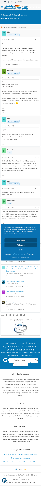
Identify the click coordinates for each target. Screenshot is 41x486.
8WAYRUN (32, 482)
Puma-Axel (11, 150)
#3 (38, 126)
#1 (38, 39)
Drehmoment (10, 302)
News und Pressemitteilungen (23, 273)
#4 (38, 157)
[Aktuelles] (36, 7)
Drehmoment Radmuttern (15, 281)
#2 (38, 78)
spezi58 (8, 304)
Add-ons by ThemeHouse (21, 480)
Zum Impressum (11, 454)
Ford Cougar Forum (25, 362)
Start (20, 469)
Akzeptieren (21, 240)
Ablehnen (21, 245)
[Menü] (2, 7)
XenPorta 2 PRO (11, 482)
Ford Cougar (16, 294)
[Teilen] (35, 39)
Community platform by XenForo (20, 476)
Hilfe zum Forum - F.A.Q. (13, 462)
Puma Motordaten (7, 86)
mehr (21, 250)
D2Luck (8, 294)
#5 (38, 188)
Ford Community (20, 360)
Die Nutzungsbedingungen (28, 454)
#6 (38, 208)
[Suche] (39, 7)
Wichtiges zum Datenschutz (21, 458)
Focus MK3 (14, 283)
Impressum (14, 257)
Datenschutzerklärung (23, 257)
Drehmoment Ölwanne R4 (15, 291)
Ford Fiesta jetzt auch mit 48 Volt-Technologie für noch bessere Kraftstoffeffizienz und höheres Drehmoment (22, 269)
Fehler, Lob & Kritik (31, 462)
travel (8, 283)
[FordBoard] (16, 469)
